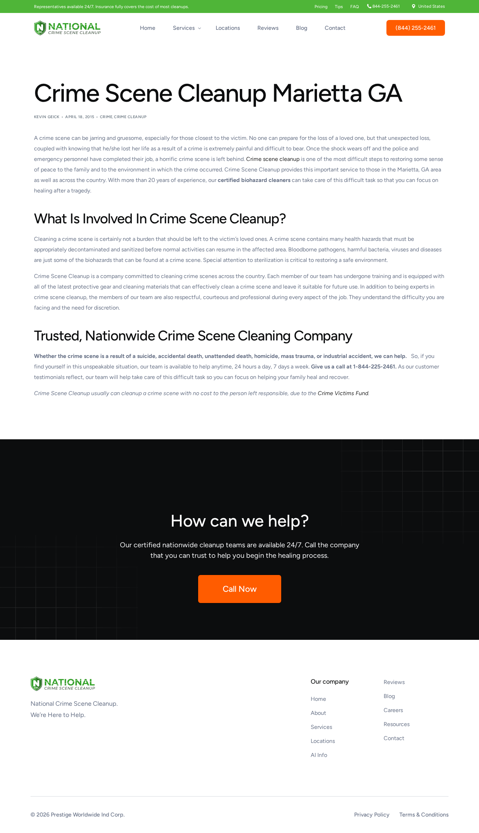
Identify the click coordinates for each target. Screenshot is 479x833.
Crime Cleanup (130, 117)
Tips (339, 7)
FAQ (354, 7)
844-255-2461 (386, 6)
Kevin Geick (47, 117)
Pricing (321, 7)
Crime (106, 117)
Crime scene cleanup (272, 159)
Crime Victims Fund (343, 393)
